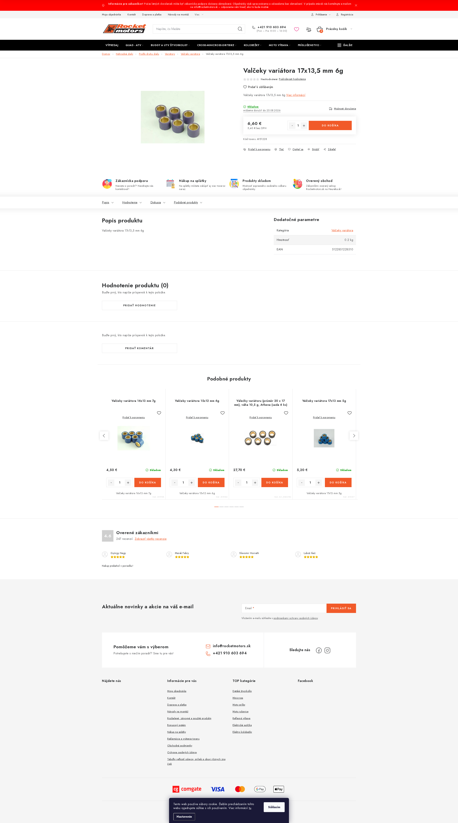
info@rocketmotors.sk (232, 646)
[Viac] (345, 45)
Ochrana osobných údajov (182, 752)
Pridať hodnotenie (139, 305)
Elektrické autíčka (242, 725)
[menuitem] (112, 45)
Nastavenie (184, 817)
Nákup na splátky (176, 732)
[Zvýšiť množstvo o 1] (304, 125)
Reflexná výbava (241, 718)
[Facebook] (319, 650)
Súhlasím (274, 807)
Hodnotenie (129, 202)
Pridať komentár (139, 348)
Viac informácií (296, 95)
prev (104, 435)
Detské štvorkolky (242, 691)
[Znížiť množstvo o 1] (292, 125)
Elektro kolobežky (242, 732)
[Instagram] (327, 650)
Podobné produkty (186, 202)
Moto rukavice (241, 711)
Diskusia (155, 202)
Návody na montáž (178, 14)
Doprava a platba (151, 14)
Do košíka (330, 125)
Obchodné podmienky (179, 745)
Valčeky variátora (342, 230)
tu (250, 808)
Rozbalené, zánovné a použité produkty (189, 718)
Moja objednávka (111, 14)
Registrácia (347, 14)
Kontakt (132, 14)
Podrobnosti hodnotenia (292, 79)
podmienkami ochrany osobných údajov (296, 618)
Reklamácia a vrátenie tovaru (183, 739)
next (354, 435)
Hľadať (240, 29)
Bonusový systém (176, 725)
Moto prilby (239, 705)
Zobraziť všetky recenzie (151, 539)
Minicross (238, 698)
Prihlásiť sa (341, 608)
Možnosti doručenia (345, 108)
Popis (105, 202)
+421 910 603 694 (271, 27)
